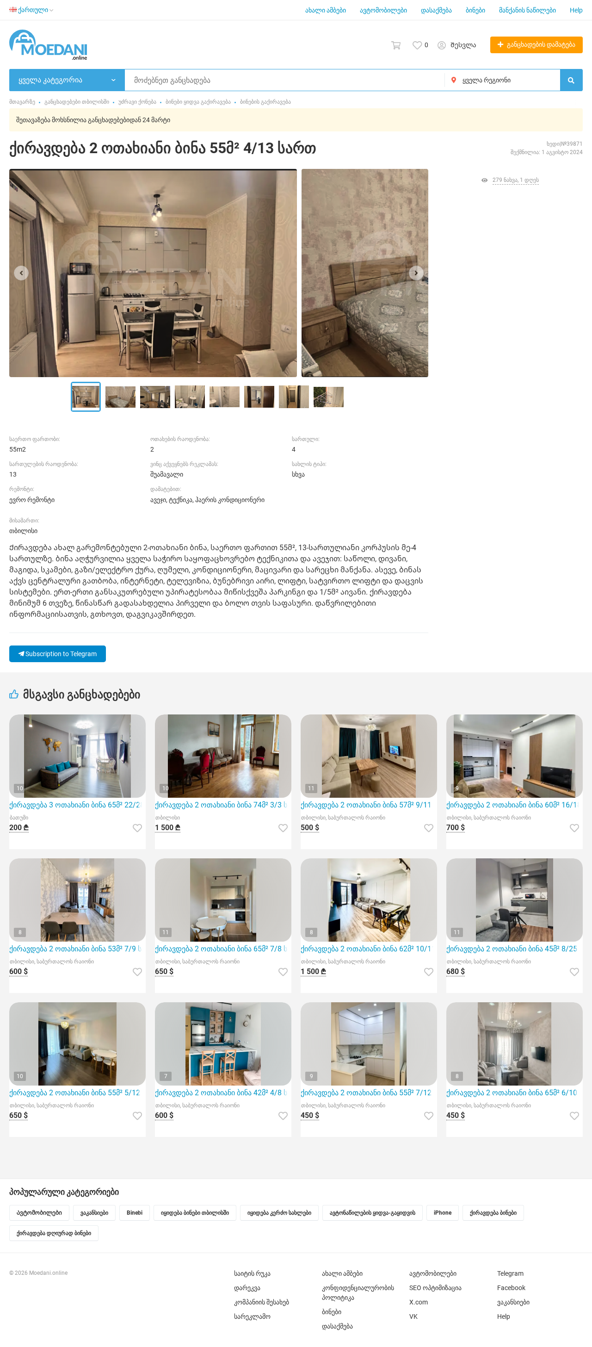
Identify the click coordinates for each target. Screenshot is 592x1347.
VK (413, 1316)
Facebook (511, 1287)
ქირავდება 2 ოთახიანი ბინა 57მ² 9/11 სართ (369, 805)
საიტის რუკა (252, 1273)
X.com (418, 1302)
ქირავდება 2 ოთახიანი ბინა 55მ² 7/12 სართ (369, 1092)
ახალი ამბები (325, 10)
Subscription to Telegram (60, 654)
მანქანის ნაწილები (527, 10)
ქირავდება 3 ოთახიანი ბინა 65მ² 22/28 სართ (77, 805)
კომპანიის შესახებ (261, 1302)
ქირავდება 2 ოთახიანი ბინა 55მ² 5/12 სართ (77, 1092)
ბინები (475, 10)
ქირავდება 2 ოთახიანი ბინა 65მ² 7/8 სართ (223, 948)
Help (576, 10)
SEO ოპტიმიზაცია (435, 1287)
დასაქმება (436, 10)
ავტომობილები (383, 10)
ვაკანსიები (513, 1302)
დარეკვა (247, 1287)
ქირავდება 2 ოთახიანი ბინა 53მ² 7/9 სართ (77, 948)
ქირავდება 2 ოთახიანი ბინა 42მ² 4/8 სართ (223, 1092)
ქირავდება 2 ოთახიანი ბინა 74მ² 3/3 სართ (223, 805)
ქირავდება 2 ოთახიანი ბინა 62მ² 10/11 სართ (369, 948)
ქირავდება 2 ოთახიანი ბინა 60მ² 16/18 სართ (514, 805)
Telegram (510, 1273)
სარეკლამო (252, 1316)
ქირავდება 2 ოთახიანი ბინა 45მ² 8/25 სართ (514, 948)
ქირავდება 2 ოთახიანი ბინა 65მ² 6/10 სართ (514, 1092)
